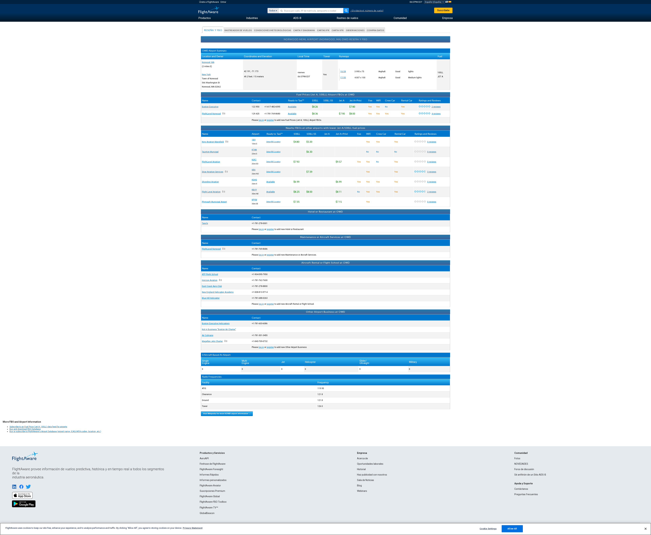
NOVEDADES (521, 463)
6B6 (253, 170)
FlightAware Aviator (210, 485)
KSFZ (254, 160)
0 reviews (431, 142)
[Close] (645, 528)
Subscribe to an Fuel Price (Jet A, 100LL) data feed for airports (38, 427)
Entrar (223, 2)
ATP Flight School (210, 274)
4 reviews (436, 114)
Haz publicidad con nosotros (372, 474)
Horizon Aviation (209, 280)
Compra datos (375, 30)
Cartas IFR (323, 30)
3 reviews (431, 172)
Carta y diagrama (304, 30)
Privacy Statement (192, 528)
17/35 (343, 77)
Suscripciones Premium (212, 491)
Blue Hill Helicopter (211, 298)
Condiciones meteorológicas (272, 30)
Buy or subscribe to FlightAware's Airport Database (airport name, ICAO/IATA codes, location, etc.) (55, 431)
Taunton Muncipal (210, 152)
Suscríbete (443, 10)
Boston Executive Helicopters (216, 323)
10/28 (343, 71)
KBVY (254, 190)
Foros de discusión (524, 469)
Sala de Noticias (365, 480)
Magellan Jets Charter (212, 341)
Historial (361, 469)
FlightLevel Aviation (211, 162)
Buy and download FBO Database (25, 429)
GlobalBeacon (207, 513)
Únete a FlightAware (209, 2)
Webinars (362, 491)
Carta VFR (338, 30)
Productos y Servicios (212, 453)
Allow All (512, 528)
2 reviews (436, 107)
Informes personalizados (213, 480)
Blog (359, 485)
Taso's (205, 223)
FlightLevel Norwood (211, 114)
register (270, 120)
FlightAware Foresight (211, 469)
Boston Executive (210, 107)
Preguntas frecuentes (526, 494)
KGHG (254, 180)
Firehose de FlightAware (212, 463)
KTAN (254, 150)
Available (292, 107)
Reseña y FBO (213, 30)
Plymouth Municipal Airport (214, 202)
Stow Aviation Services (212, 172)
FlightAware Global (210, 496)
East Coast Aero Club (212, 286)
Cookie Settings (488, 528)
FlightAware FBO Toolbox (213, 501)
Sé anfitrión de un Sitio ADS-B (530, 474)
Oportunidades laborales (370, 463)
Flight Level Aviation (211, 192)
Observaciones (355, 30)
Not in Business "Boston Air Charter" (219, 329)
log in (261, 120)
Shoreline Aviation (210, 182)
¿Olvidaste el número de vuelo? (367, 10)
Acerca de (362, 458)
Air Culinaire (207, 335)
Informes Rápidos (209, 474)
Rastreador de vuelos (238, 30)
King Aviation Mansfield (213, 142)
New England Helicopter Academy (218, 292)
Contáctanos (521, 489)
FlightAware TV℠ (209, 507)
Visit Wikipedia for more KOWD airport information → (227, 413)
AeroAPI (204, 458)
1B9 (253, 140)
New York (206, 74)
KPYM (254, 200)
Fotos (517, 458)
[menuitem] (205, 18)
